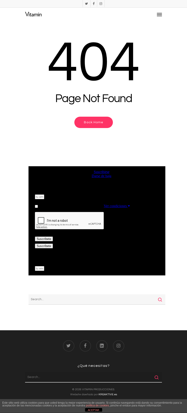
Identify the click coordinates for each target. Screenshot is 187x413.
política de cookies (97, 405)
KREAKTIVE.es (108, 394)
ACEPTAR (93, 410)
